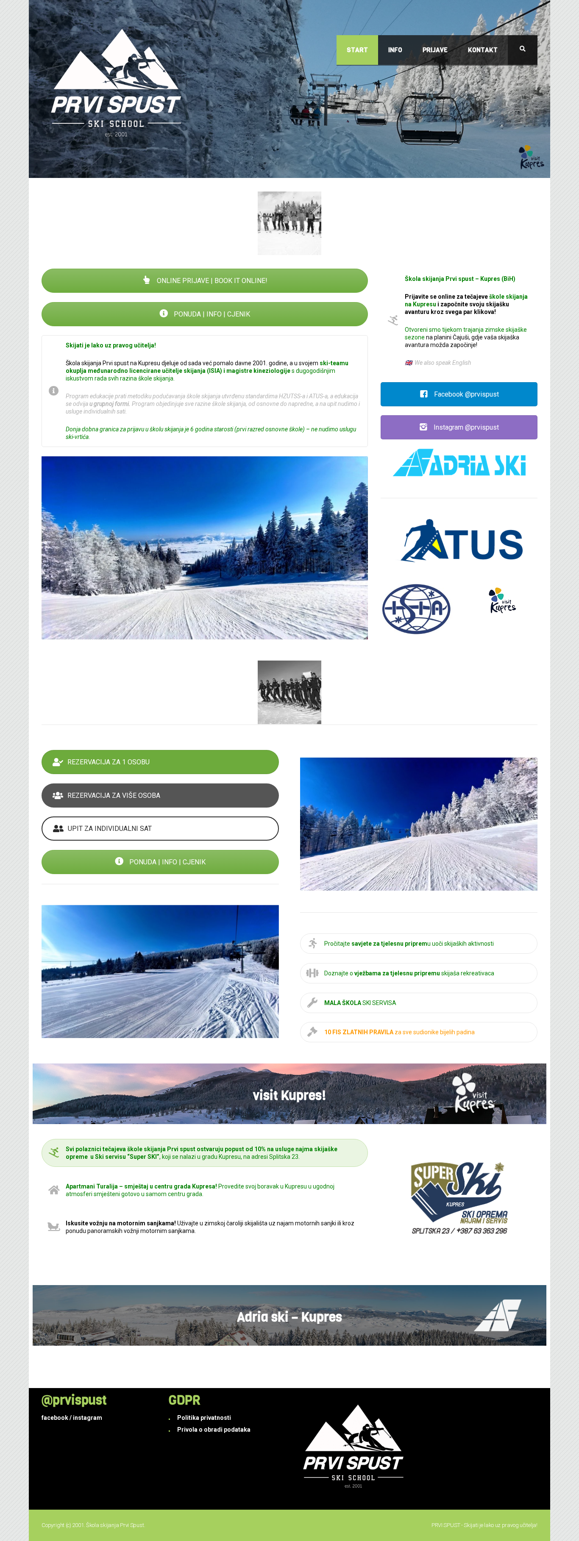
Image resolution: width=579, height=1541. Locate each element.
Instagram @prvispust (465, 427)
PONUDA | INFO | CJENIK (211, 314)
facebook (55, 1417)
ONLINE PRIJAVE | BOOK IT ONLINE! (211, 281)
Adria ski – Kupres (289, 1317)
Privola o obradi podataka (214, 1429)
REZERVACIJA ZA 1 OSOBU (108, 762)
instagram (87, 1417)
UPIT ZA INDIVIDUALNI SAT (110, 829)
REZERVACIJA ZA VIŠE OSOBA (113, 795)
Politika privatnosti (204, 1417)
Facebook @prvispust (465, 394)
